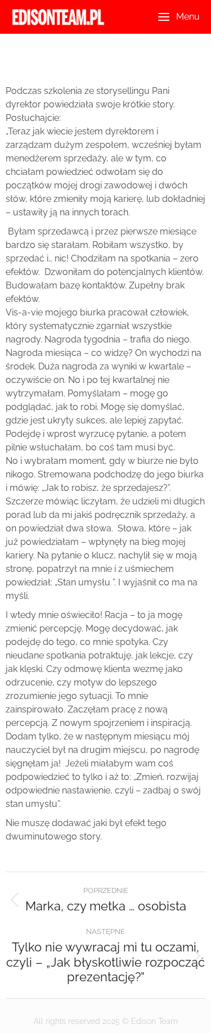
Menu (188, 16)
